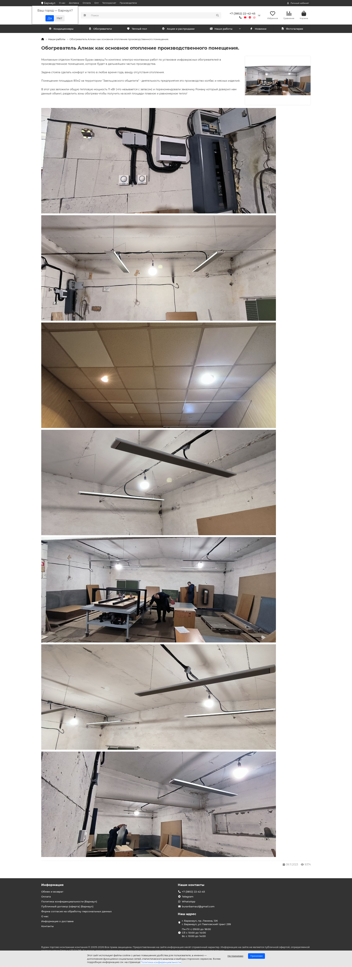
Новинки (260, 28)
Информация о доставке (57, 921)
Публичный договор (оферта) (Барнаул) (67, 906)
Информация (52, 885)
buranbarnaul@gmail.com (198, 906)
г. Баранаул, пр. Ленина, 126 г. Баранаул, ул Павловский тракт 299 (206, 922)
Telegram (187, 896)
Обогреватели (102, 28)
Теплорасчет (109, 3)
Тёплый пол (139, 28)
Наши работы (223, 28)
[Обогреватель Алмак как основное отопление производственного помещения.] (278, 80)
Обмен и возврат (52, 891)
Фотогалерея (294, 28)
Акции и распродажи (181, 28)
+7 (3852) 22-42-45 (242, 13)
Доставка (74, 3)
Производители (128, 3)
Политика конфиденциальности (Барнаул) (69, 901)
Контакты (47, 926)
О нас (62, 3)
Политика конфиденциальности (161, 962)
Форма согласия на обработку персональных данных (76, 911)
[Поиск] (217, 15)
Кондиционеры (64, 28)
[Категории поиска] (85, 15)
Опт (96, 3)
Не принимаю (235, 956)
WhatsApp (188, 901)
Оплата (87, 3)
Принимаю (256, 956)
